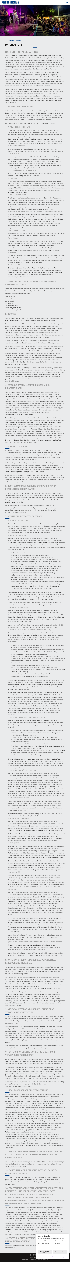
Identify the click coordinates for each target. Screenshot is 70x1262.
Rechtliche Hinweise (42, 1259)
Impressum (25, 1259)
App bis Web (64, 1257)
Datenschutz (32, 1259)
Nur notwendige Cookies (44, 1252)
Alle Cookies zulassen (60, 1252)
